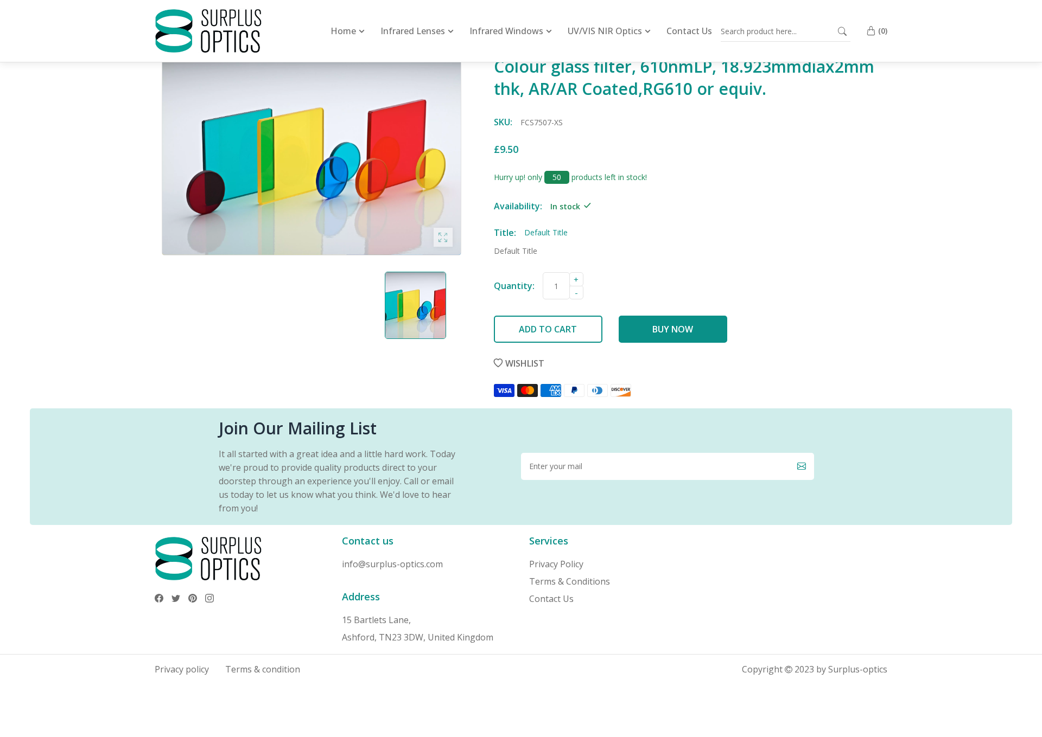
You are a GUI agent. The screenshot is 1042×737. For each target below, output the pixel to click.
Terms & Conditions (569, 581)
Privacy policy (182, 669)
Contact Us (551, 599)
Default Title (515, 251)
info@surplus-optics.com (392, 564)
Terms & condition (262, 669)
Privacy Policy (556, 564)
